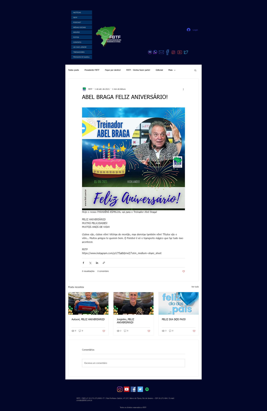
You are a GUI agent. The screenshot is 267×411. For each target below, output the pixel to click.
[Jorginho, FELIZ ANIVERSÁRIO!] (133, 303)
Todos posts (73, 70)
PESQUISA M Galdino (81, 57)
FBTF (75, 17)
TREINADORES (79, 52)
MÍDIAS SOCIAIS (79, 27)
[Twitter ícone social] (140, 389)
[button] (195, 70)
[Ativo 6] (179, 52)
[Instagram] (120, 389)
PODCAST (77, 22)
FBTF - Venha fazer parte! (138, 70)
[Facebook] (133, 389)
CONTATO (77, 42)
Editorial (159, 70)
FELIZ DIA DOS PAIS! (174, 319)
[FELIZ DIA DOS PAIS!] (179, 303)
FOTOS (76, 37)
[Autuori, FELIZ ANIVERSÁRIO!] (88, 303)
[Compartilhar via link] (103, 262)
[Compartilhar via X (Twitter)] (90, 262)
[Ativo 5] (186, 52)
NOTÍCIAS (77, 12)
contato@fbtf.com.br (84, 400)
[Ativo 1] (173, 52)
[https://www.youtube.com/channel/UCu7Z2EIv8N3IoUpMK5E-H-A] (126, 389)
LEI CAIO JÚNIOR (79, 47)
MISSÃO (76, 32)
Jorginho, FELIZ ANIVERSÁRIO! (125, 321)
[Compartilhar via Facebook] (83, 262)
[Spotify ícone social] (147, 389)
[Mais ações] (183, 89)
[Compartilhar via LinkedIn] (97, 262)
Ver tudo (195, 287)
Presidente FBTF (92, 70)
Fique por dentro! (113, 70)
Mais (170, 70)
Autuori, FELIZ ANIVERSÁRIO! (88, 319)
